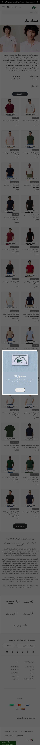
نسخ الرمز (20, 389)
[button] (38, 350)
